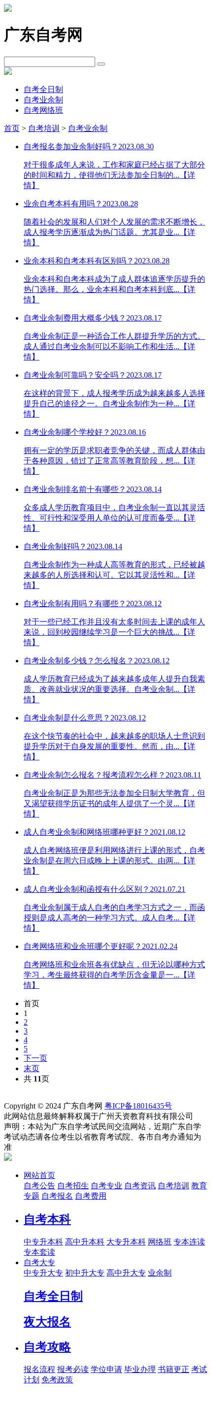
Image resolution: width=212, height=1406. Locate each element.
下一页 (35, 1058)
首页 (12, 128)
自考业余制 (43, 100)
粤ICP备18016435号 (138, 1106)
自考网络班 (43, 110)
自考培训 (44, 128)
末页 (31, 1068)
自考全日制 (43, 89)
